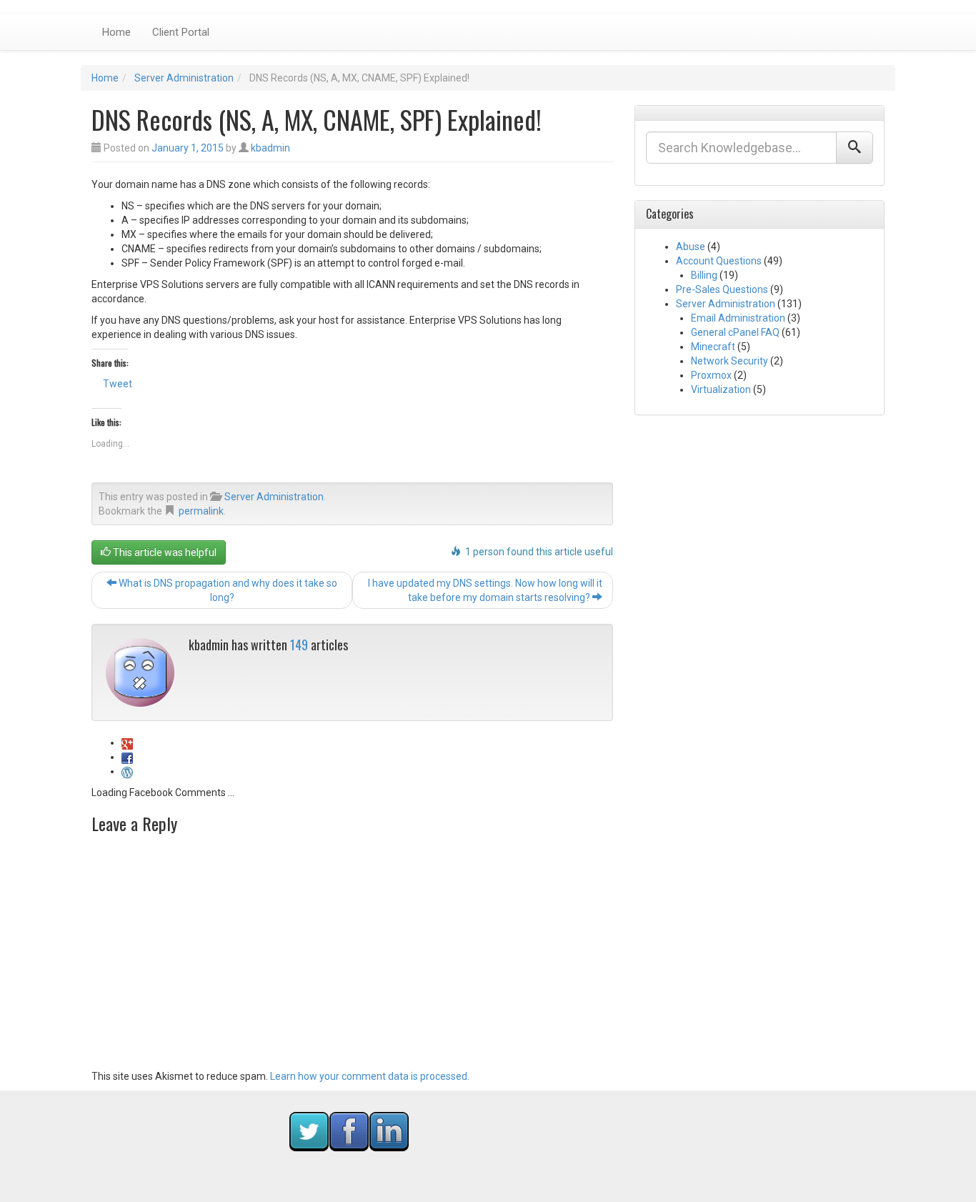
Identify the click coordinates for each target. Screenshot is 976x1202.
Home (116, 32)
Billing (704, 275)
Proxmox (711, 375)
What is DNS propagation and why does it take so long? (226, 590)
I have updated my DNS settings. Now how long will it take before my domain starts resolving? (485, 590)
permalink (201, 511)
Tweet (117, 383)
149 (299, 644)
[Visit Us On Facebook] (349, 1130)
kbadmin (270, 148)
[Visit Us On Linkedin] (389, 1130)
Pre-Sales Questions (722, 289)
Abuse (690, 246)
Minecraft (713, 346)
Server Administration (184, 78)
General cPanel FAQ (735, 332)
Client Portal (180, 32)
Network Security (729, 361)
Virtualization (721, 389)
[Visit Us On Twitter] (309, 1130)
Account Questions (719, 261)
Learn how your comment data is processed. (369, 1076)
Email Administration (738, 318)
